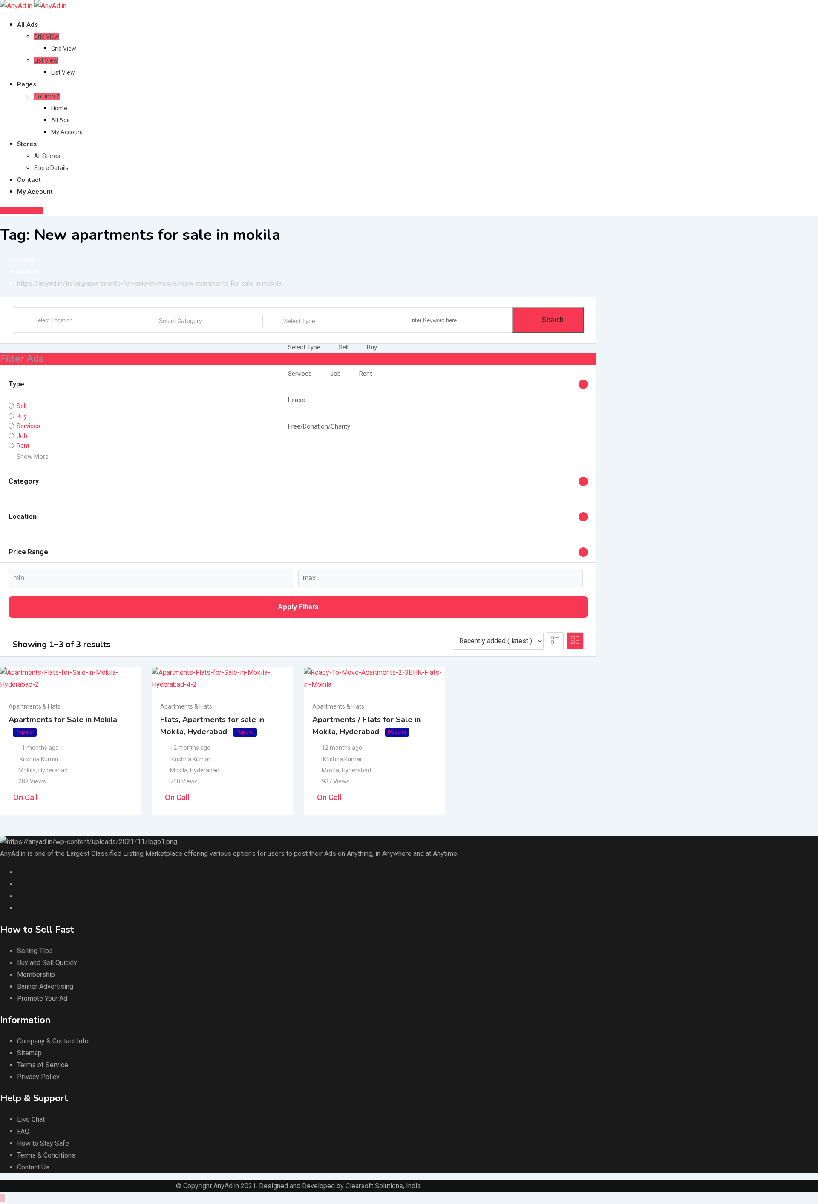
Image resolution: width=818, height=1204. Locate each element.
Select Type (299, 320)
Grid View (46, 36)
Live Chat (31, 1119)
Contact (29, 180)
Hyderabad (53, 770)
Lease (296, 400)
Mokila (27, 770)
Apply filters (298, 607)
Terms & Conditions (46, 1155)
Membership (36, 975)
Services (300, 373)
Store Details (51, 167)
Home (59, 108)
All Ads (27, 25)
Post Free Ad (23, 210)
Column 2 (47, 96)
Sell (344, 347)
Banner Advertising (45, 986)
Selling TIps (35, 951)
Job (335, 373)
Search (553, 319)
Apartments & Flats (34, 706)
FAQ (23, 1131)
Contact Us (33, 1167)
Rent (365, 373)
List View (46, 60)
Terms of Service (42, 1065)
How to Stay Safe (43, 1143)
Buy (372, 347)
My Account (67, 132)
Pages (26, 84)
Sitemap (29, 1053)
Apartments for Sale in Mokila (63, 719)
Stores (27, 144)
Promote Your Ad (42, 998)
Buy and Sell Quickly (47, 963)
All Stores (47, 156)
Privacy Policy (38, 1077)
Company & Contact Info (53, 1041)
